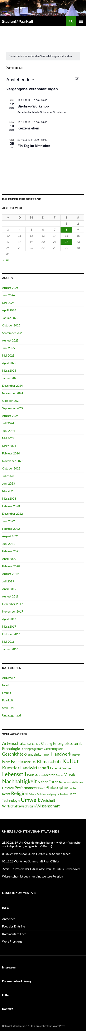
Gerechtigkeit (53, 749)
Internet (76, 754)
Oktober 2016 (11, 634)
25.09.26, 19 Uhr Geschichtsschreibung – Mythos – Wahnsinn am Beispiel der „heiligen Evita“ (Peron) (41, 844)
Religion (19, 793)
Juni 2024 (8, 430)
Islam (6, 762)
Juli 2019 (8, 581)
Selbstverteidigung (46, 794)
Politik (72, 788)
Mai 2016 (8, 641)
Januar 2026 (10, 318)
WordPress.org (12, 941)
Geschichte (13, 754)
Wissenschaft (48, 805)
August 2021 (10, 536)
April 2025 (9, 363)
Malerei (39, 775)
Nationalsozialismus (71, 782)
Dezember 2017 (12, 604)
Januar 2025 (10, 378)
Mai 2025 (8, 355)
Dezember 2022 (12, 513)
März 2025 (9, 370)
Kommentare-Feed (14, 934)
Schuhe (32, 794)
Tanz (72, 794)
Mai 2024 (8, 438)
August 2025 (10, 340)
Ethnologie (11, 748)
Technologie (11, 800)
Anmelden (8, 919)
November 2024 (12, 393)
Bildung (46, 743)
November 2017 (12, 611)
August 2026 (10, 287)
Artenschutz (14, 743)
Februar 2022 (11, 528)
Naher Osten (48, 781)
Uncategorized (11, 715)
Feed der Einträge (13, 926)
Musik (69, 774)
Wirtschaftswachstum (19, 806)
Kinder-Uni (28, 762)
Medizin (49, 775)
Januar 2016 (10, 649)
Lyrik (30, 775)
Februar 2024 (11, 453)
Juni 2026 (8, 295)
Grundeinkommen (37, 754)
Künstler (11, 767)
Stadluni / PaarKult (17, 21)
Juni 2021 (8, 543)
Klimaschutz (49, 761)
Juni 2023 (8, 483)
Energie (60, 743)
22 (66, 241)
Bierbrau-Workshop (33, 106)
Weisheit (47, 800)
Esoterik (74, 743)
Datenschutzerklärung (14, 1025)
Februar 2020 (11, 566)
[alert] (40, 56)
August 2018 (10, 596)
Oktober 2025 (11, 325)
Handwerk (61, 753)
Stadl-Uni (8, 708)
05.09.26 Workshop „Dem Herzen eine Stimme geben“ (36, 854)
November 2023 (12, 461)
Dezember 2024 (12, 385)
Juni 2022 (8, 521)
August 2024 (10, 415)
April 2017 (9, 619)
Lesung (6, 693)
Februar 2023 (11, 506)
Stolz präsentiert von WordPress (47, 1025)
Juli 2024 (8, 423)
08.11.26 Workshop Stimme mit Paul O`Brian (31, 861)
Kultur (70, 760)
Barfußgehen (33, 744)
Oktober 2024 (11, 400)
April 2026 (9, 310)
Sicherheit (63, 794)
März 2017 (9, 626)
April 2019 (9, 589)
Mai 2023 (8, 491)
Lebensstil (14, 774)
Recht (6, 794)
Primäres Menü (81, 21)
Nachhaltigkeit (19, 781)
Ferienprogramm (31, 749)
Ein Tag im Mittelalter (34, 145)
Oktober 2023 (11, 468)
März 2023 (9, 498)
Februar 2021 (11, 551)
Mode (59, 775)
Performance (25, 787)
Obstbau (8, 788)
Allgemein (8, 677)
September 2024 (12, 408)
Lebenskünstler (60, 768)
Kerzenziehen (28, 128)
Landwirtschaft (34, 767)
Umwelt (30, 799)
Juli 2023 (8, 476)
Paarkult (7, 700)
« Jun (6, 260)
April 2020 (9, 558)
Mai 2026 (8, 302)
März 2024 (9, 446)
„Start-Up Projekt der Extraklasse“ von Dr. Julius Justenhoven (41, 869)
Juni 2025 (8, 348)
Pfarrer (40, 788)
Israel (5, 685)
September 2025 (12, 333)
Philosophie (57, 787)
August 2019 (10, 574)
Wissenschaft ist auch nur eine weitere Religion (32, 876)
